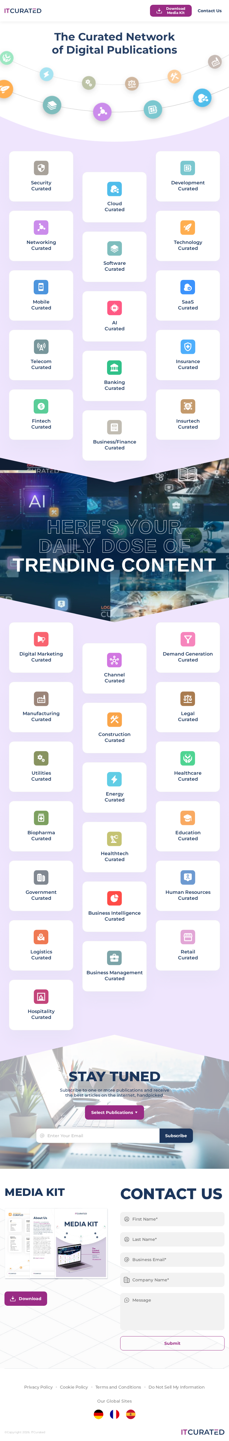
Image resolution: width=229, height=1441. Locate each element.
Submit (172, 1343)
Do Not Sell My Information (176, 1387)
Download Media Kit (175, 10)
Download (30, 1298)
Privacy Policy (38, 1387)
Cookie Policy (74, 1387)
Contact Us (210, 10)
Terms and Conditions (118, 1387)
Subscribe (176, 1135)
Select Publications (112, 1112)
